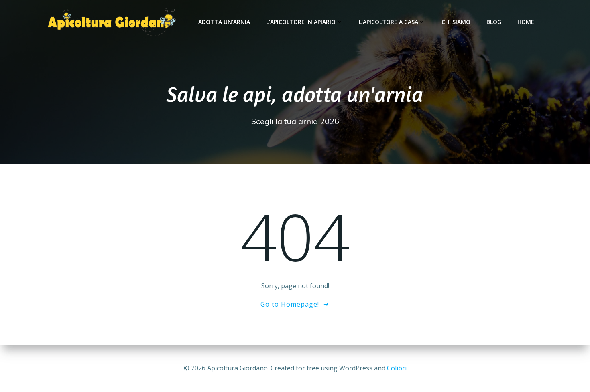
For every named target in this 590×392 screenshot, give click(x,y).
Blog (493, 22)
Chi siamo (455, 22)
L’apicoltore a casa (388, 22)
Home (525, 22)
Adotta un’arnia (224, 22)
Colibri (397, 368)
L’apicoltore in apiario (301, 22)
